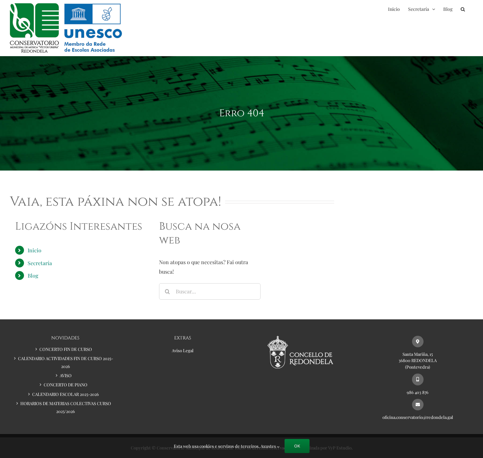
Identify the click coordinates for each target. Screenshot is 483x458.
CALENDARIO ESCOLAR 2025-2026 (65, 394)
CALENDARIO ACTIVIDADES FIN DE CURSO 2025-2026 (65, 362)
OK (297, 446)
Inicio (34, 250)
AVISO (66, 375)
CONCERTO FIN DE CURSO (65, 349)
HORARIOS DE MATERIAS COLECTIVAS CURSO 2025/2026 (65, 407)
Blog (33, 275)
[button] (463, 9)
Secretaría (40, 263)
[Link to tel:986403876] (418, 379)
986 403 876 (417, 392)
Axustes (269, 446)
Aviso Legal (183, 350)
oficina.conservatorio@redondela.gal (417, 417)
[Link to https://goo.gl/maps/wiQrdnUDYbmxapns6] (418, 341)
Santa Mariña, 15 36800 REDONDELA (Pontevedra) (418, 360)
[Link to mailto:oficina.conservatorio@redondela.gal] (418, 404)
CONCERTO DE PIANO (65, 384)
